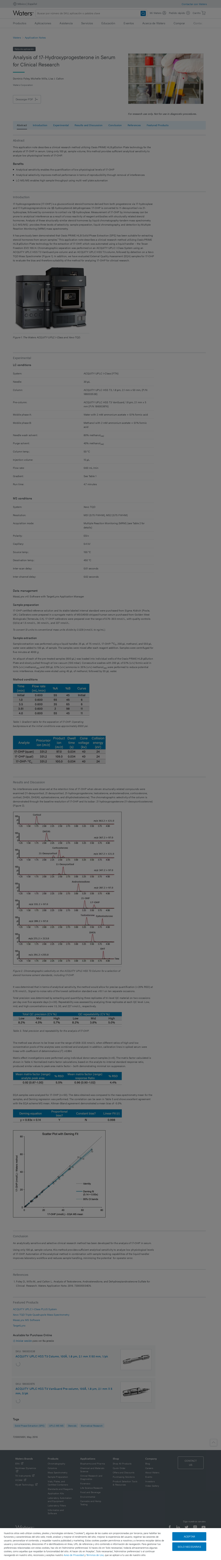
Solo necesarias (189, 1547)
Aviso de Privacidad (74, 1555)
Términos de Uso (95, 1555)
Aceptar (189, 1536)
